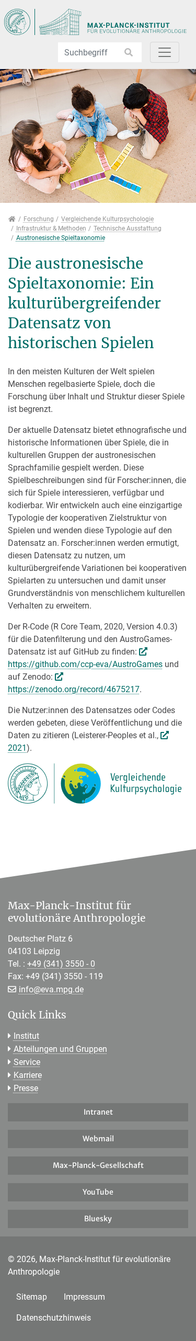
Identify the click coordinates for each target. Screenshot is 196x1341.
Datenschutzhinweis (53, 1318)
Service (27, 1062)
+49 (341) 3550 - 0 (61, 964)
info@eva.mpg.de (51, 989)
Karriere (28, 1075)
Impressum (84, 1297)
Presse (26, 1088)
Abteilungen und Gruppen (60, 1049)
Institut (26, 1036)
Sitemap (31, 1297)
